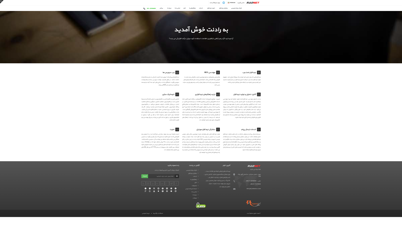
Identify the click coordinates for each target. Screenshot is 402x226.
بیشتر (161, 8)
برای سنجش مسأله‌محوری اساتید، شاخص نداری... (217, 174)
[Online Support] (150, 191)
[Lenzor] (158, 191)
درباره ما (169, 8)
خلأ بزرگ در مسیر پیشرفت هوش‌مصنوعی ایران (218, 181)
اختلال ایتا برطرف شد (224, 187)
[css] (145, 188)
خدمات (201, 8)
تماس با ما (177, 8)
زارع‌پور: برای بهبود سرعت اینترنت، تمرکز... (219, 184)
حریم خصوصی (146, 213)
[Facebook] (175, 188)
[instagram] (163, 191)
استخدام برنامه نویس (191, 189)
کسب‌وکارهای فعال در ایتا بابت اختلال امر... (218, 177)
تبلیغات (195, 198)
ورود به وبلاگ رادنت (215, 3)
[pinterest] (163, 188)
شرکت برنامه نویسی (236, 8)
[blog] (175, 191)
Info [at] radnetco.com (254, 189)
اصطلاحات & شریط (158, 213)
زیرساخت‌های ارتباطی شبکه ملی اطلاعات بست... (217, 171)
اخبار (184, 8)
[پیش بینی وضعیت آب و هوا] (171, 191)
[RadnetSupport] (253, 203)
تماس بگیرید (240, 3)
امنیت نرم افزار (211, 8)
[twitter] (158, 188)
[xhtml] (150, 188)
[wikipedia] (154, 188)
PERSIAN (232, 3)
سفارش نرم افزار (223, 8)
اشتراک (145, 176)
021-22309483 (151, 9)
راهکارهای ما (192, 8)
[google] (171, 188)
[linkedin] (167, 188)
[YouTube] (154, 191)
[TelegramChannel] (224, 2)
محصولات (194, 186)
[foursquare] (145, 191)
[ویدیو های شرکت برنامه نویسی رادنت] (167, 191)
